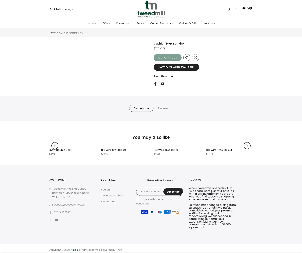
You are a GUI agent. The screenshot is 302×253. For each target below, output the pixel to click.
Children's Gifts (188, 23)
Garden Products (160, 23)
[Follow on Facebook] (155, 84)
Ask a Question (163, 76)
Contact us (108, 201)
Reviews (163, 108)
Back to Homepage (61, 9)
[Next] (247, 145)
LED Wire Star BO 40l (114, 150)
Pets (139, 23)
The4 (119, 250)
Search (105, 189)
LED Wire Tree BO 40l (219, 150)
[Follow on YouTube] (162, 84)
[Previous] (54, 145)
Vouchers (209, 23)
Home (90, 23)
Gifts (105, 23)
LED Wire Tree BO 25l (166, 150)
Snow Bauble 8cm (60, 150)
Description (141, 108)
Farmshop (122, 23)
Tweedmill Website (112, 195)
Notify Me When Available (176, 67)
